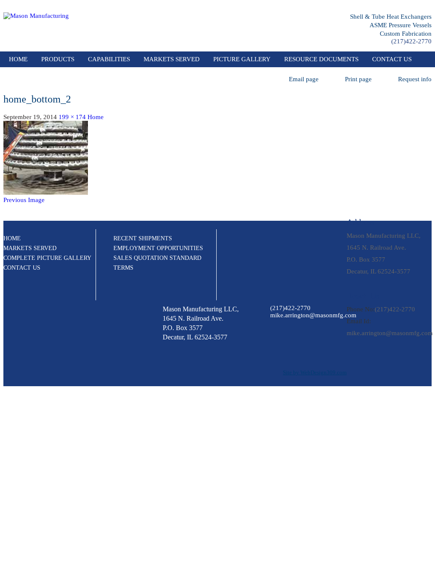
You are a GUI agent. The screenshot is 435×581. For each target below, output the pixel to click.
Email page (304, 79)
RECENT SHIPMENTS (142, 238)
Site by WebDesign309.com (315, 372)
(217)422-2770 (411, 41)
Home (18, 59)
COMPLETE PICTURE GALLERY (47, 258)
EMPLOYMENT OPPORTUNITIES (158, 248)
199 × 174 (72, 117)
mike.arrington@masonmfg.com (390, 333)
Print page (358, 79)
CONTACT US (392, 59)
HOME (12, 238)
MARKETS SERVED (172, 59)
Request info (415, 79)
